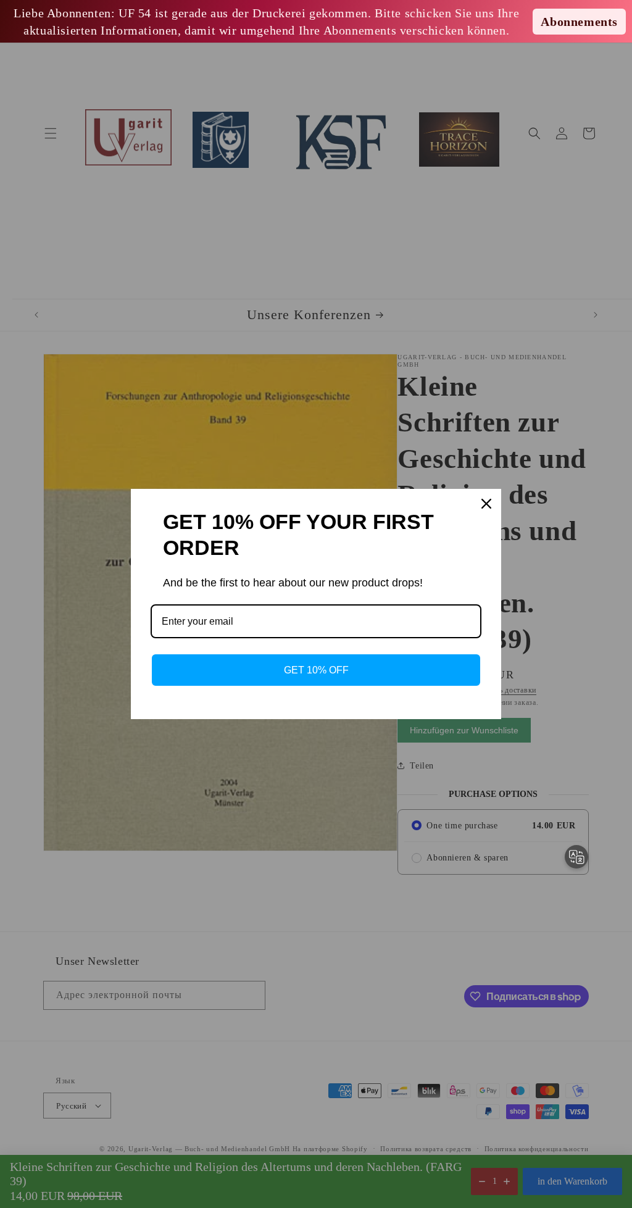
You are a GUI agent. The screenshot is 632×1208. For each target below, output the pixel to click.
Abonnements (579, 21)
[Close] (486, 504)
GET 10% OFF (316, 670)
